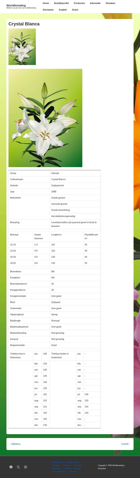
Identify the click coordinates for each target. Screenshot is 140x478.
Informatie (95, 3)
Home (46, 3)
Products (77, 468)
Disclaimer (48, 10)
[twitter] (18, 467)
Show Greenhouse (59, 472)
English (63, 10)
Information (56, 468)
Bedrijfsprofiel (61, 3)
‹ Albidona (15, 444)
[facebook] (11, 467)
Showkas (110, 3)
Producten (79, 3)
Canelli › (125, 444)
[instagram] (25, 467)
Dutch (75, 10)
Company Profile (72, 462)
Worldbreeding (16, 5)
